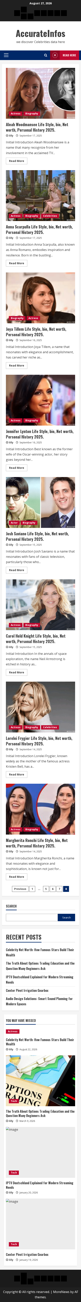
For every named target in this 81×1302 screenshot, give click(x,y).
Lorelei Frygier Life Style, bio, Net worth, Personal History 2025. (40, 707)
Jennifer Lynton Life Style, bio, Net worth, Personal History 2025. (40, 400)
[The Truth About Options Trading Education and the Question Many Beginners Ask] (40, 1080)
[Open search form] (45, 55)
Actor (14, 522)
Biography (31, 113)
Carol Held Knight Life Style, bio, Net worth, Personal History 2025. (40, 604)
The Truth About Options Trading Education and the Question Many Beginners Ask (40, 1113)
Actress (15, 113)
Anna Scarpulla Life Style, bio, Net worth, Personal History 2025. (40, 195)
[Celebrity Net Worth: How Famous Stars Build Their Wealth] (40, 1031)
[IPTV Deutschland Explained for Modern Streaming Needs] (40, 1152)
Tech (14, 1101)
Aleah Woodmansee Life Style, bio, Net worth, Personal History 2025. (40, 93)
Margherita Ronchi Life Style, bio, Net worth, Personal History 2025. (40, 809)
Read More (18, 161)
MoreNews (61, 1292)
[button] (6, 55)
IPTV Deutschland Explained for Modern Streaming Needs (39, 1185)
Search (11, 906)
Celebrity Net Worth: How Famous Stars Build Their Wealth (40, 1041)
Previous (20, 889)
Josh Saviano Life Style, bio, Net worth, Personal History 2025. (40, 502)
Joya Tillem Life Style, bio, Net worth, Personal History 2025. (40, 297)
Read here (69, 55)
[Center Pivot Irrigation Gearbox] (40, 1224)
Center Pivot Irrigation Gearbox (27, 990)
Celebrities (50, 215)
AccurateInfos (40, 33)
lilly (11, 135)
